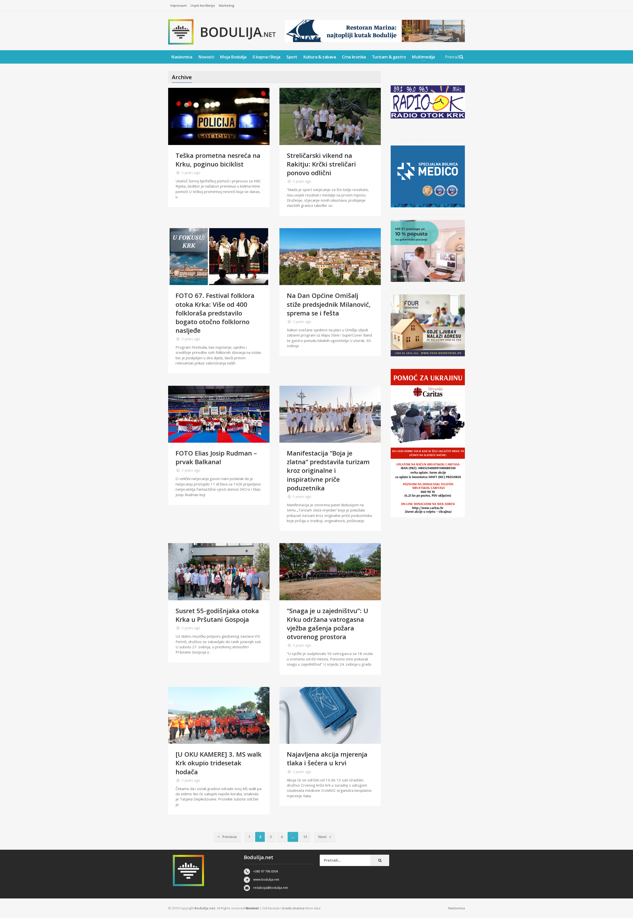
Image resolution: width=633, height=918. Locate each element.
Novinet (252, 908)
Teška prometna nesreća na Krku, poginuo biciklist (218, 160)
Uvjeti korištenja (202, 5)
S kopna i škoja (266, 57)
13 (305, 836)
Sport (291, 57)
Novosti (206, 57)
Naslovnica (181, 57)
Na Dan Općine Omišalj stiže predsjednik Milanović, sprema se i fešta (329, 304)
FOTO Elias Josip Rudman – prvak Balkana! (216, 457)
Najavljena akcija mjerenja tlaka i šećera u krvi (327, 758)
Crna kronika (354, 57)
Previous (229, 836)
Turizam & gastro (389, 57)
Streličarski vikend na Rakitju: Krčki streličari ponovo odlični (321, 164)
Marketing (226, 5)
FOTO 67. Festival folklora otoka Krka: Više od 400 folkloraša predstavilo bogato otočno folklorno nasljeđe (215, 313)
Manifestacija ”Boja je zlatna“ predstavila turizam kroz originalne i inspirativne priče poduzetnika (328, 470)
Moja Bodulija (233, 57)
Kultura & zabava (319, 57)
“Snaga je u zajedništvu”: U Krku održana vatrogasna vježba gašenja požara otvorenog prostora (327, 623)
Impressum (178, 5)
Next (322, 836)
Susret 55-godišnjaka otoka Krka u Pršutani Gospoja (217, 615)
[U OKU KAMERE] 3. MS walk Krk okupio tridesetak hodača (219, 763)
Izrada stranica (293, 908)
